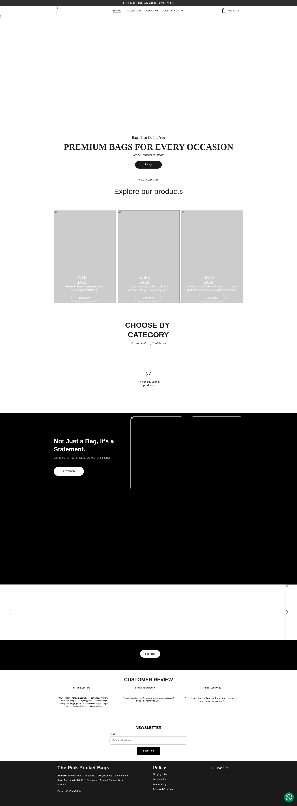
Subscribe (148, 751)
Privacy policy (159, 779)
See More (150, 654)
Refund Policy (159, 785)
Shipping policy (160, 774)
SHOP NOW (68, 471)
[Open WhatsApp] (289, 797)
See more (148, 297)
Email (112, 734)
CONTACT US (171, 10)
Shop (148, 165)
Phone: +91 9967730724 (69, 791)
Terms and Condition (163, 789)
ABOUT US (152, 10)
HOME (117, 10)
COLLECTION (133, 10)
